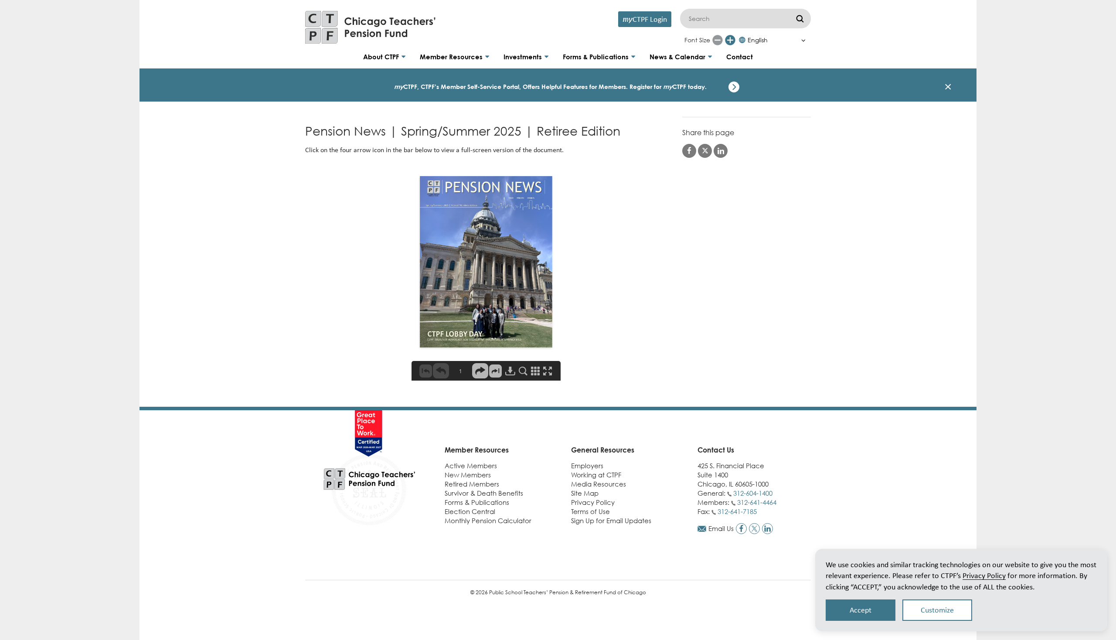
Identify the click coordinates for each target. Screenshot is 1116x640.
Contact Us (716, 450)
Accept (860, 610)
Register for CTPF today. (668, 86)
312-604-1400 (752, 493)
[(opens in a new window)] (741, 528)
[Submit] (800, 18)
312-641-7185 (737, 511)
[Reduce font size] (717, 40)
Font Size (697, 40)
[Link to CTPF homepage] (370, 27)
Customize (937, 610)
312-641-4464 (756, 502)
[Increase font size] (730, 40)
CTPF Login (645, 19)
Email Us (721, 528)
